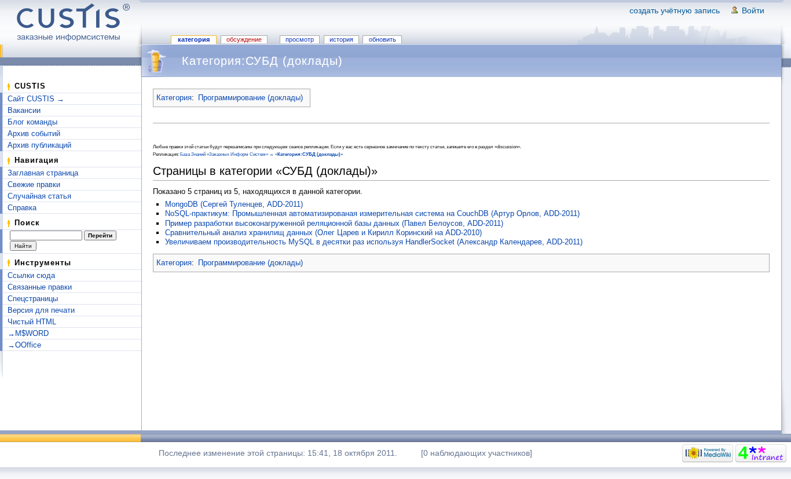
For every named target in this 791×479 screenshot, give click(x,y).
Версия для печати (41, 310)
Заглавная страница (43, 173)
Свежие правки (34, 184)
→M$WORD (28, 333)
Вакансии (24, 110)
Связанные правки (40, 287)
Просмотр (299, 39)
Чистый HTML (32, 321)
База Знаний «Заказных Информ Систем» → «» (261, 154)
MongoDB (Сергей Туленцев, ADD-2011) (234, 204)
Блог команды (32, 122)
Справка (22, 207)
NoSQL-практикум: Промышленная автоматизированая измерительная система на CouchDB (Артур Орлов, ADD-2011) (372, 213)
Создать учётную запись (674, 10)
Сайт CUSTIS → (36, 98)
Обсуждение (244, 39)
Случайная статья (39, 196)
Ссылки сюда (31, 275)
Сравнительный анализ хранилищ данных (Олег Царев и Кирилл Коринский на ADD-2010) (323, 232)
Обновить (382, 39)
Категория (194, 39)
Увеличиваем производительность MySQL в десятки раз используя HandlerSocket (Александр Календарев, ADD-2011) (374, 241)
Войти (753, 10)
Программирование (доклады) (250, 97)
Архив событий (34, 133)
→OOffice (24, 345)
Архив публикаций (39, 145)
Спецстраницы (33, 298)
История (341, 39)
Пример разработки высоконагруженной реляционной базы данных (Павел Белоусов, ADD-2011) (334, 223)
